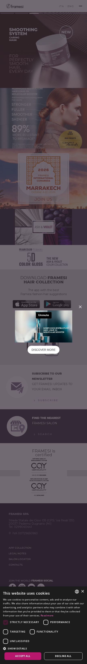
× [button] (82, 591)
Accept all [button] (22, 656)
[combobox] (77, 592)
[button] (43, 648)
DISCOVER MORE (43, 349)
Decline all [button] (63, 656)
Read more (47, 615)
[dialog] (43, 625)
